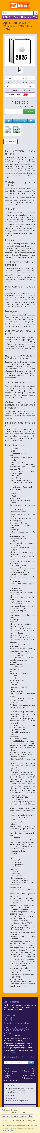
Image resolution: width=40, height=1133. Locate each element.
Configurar (6, 1116)
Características (10, 141)
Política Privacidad (10, 1071)
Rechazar (15, 1116)
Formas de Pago (28, 1073)
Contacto (27, 17)
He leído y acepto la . (20, 1057)
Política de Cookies (8, 1130)
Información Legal (28, 1068)
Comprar (28, 111)
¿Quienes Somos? (28, 1076)
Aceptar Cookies (26, 1116)
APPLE (25, 78)
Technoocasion (27, 1078)
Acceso (17, 17)
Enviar (31, 1062)
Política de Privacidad (9, 1052)
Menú (7, 17)
